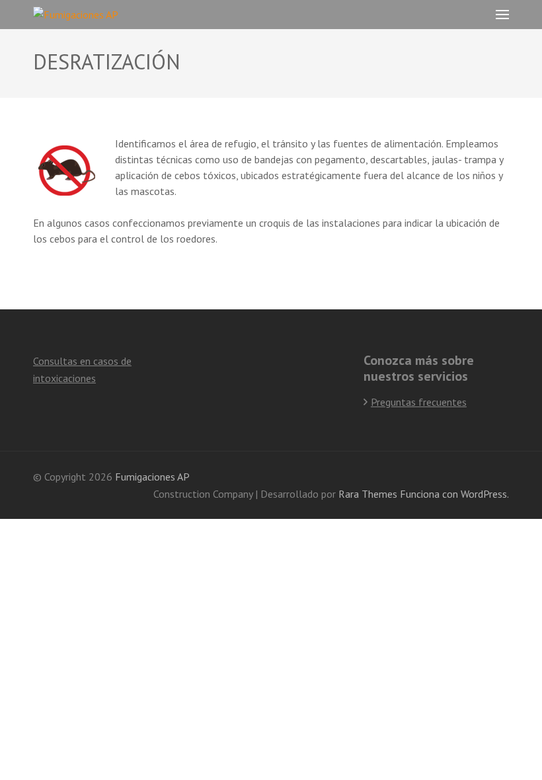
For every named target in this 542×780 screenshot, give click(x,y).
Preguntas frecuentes (419, 402)
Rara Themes (367, 493)
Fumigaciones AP (152, 476)
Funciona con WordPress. (454, 493)
